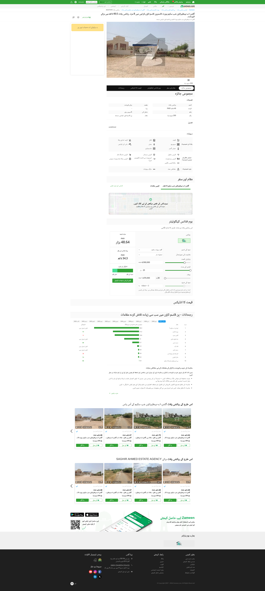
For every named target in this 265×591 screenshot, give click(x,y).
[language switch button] (81, 2)
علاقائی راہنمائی (164, 2)
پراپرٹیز (188, 2)
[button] (150, 250)
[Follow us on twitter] (99, 578)
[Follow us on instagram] (94, 573)
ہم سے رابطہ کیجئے (189, 562)
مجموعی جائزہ (186, 88)
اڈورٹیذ (192, 570)
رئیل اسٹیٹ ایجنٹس (157, 570)
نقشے (149, 2)
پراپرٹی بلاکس (178, 2)
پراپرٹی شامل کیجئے (157, 573)
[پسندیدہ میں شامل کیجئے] (76, 427)
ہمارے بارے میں (190, 559)
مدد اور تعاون (190, 567)
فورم (162, 564)
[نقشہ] (81, 427)
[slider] (185, 263)
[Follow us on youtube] (90, 573)
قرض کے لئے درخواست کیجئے (123, 280)
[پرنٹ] (78, 17)
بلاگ (155, 2)
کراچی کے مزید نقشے (116, 186)
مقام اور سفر (171, 88)
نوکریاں (192, 564)
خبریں (162, 562)
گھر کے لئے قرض (85, 17)
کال (81, 445)
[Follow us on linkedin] (94, 578)
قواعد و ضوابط (190, 573)
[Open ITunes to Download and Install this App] (91, 516)
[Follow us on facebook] (99, 573)
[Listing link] (89, 428)
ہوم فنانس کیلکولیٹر (154, 88)
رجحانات (121, 88)
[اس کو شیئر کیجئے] (79, 427)
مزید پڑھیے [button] (114, 393)
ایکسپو (161, 567)
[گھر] (193, 2)
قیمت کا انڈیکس (135, 88)
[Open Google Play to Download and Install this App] (77, 516)
